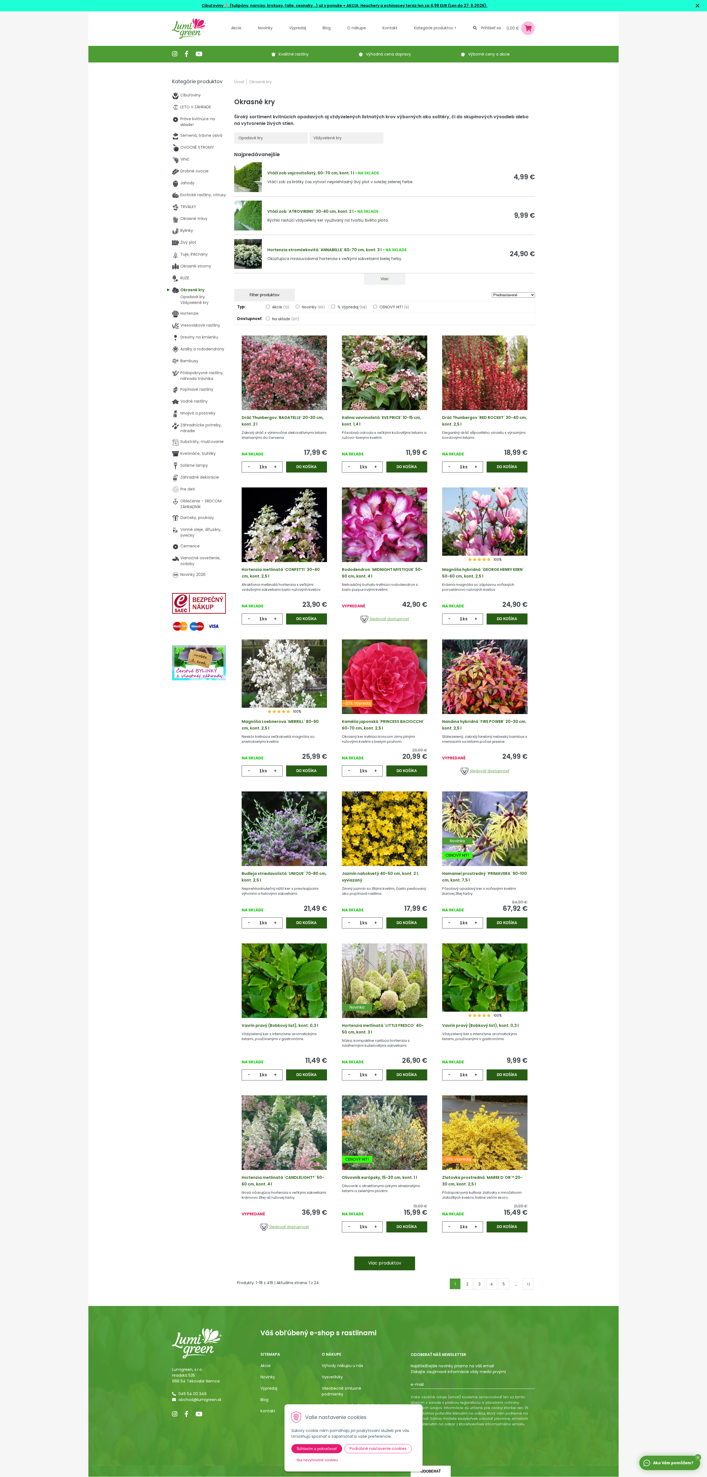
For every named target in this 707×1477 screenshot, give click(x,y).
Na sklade (285, 319)
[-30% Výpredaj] (384, 685)
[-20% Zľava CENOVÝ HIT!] (384, 1141)
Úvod (239, 82)
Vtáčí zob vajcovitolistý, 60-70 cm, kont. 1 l (310, 173)
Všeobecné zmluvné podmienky (341, 1391)
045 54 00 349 (192, 1394)
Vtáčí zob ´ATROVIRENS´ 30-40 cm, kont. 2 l (310, 211)
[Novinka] (384, 989)
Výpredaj (297, 28)
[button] (698, 1457)
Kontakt (267, 1411)
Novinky (265, 28)
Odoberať (431, 1471)
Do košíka (306, 467)
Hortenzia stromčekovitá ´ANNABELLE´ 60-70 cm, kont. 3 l (324, 250)
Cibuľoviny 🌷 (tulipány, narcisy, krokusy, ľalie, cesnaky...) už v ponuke (272, 5)
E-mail (417, 1384)
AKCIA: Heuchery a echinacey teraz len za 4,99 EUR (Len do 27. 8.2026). (416, 5)
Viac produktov (384, 1263)
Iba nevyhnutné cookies (317, 1460)
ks (264, 467)
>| (528, 1284)
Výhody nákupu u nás (342, 1365)
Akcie (236, 28)
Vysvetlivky (332, 1377)
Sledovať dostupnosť (388, 619)
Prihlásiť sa (491, 28)
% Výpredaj (352, 307)
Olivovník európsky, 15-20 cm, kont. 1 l (379, 1177)
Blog (264, 1399)
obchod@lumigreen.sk (199, 1399)
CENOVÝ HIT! (394, 307)
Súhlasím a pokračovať (317, 1448)
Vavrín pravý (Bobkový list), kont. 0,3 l (280, 1025)
